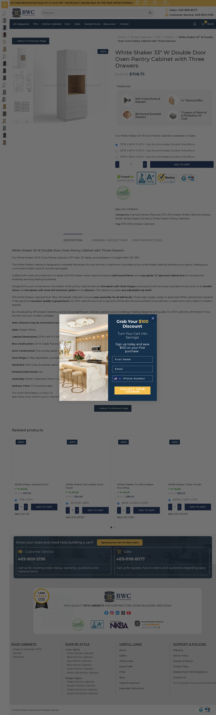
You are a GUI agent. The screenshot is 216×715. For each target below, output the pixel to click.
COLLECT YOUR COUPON (132, 390)
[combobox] (117, 379)
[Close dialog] (152, 318)
